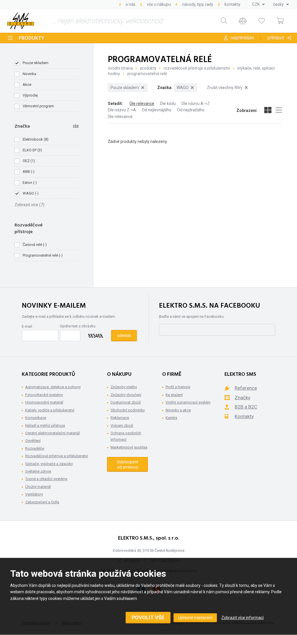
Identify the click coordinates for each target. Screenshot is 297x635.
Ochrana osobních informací (126, 436)
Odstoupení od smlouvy (127, 464)
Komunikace (35, 418)
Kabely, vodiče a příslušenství (49, 410)
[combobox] (258, 4)
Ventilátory (34, 494)
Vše (76, 126)
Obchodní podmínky (128, 410)
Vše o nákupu (159, 4)
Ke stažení (174, 395)
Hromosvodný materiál (44, 402)
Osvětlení (33, 440)
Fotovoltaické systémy (44, 395)
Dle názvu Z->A (122, 110)
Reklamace (120, 418)
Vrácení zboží (122, 425)
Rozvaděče (34, 448)
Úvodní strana (120, 68)
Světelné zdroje (38, 471)
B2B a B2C (246, 407)
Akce (27, 84)
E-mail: (27, 326)
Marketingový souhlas (129, 447)
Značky (242, 397)
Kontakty (232, 4)
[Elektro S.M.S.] (20, 20)
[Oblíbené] (261, 21)
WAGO (183, 87)
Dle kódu (168, 103)
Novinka (29, 74)
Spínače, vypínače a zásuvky (49, 464)
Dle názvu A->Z (196, 103)
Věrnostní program (38, 106)
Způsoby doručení (126, 395)
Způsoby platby (124, 387)
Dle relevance (142, 103)
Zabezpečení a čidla (42, 502)
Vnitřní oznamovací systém (188, 402)
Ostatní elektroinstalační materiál (52, 433)
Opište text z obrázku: (78, 326)
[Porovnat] (242, 21)
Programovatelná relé (147, 73)
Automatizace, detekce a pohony (53, 387)
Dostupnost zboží (126, 402)
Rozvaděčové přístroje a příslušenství (197, 68)
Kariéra (171, 418)
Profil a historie (178, 387)
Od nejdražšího (190, 110)
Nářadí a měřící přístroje (45, 425)
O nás (130, 4)
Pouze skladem (35, 63)
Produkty (31, 38)
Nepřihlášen (242, 38)
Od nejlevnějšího (156, 110)
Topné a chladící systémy (46, 479)
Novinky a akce (178, 410)
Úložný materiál (38, 487)
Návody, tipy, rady (197, 4)
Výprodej (30, 95)
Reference (246, 388)
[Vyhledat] (223, 21)
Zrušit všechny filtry (224, 87)
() (35, 139)
